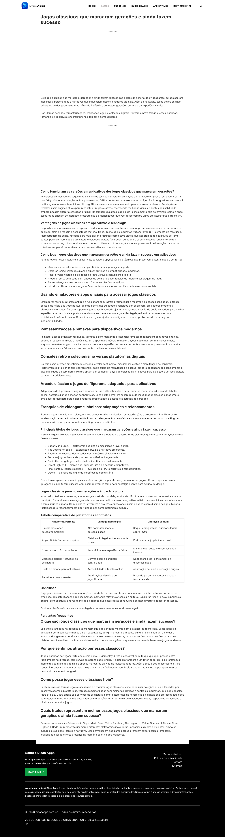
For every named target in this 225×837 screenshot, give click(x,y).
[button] (200, 6)
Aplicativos (161, 6)
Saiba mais (36, 772)
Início (92, 6)
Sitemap (177, 765)
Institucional (182, 6)
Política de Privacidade (168, 758)
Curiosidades (139, 6)
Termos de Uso (172, 754)
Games (105, 6)
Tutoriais (120, 6)
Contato (177, 762)
